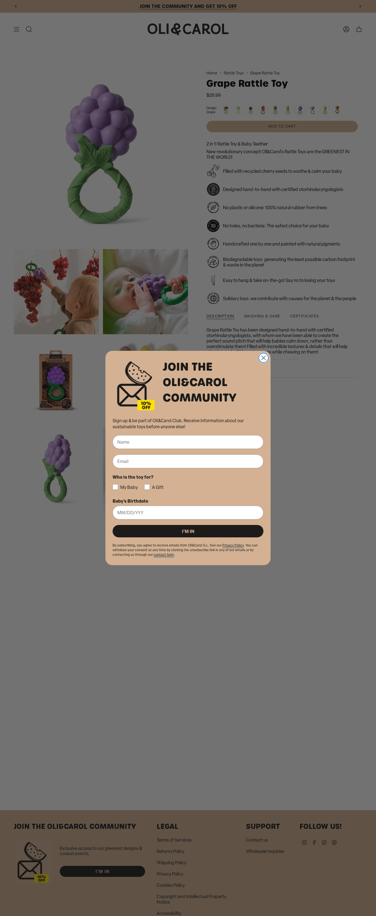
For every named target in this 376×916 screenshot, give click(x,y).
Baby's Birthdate (130, 501)
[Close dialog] (263, 358)
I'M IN (188, 531)
